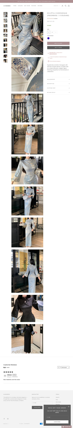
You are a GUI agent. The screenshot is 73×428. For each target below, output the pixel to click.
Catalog (20, 5)
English (56, 5)
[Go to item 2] (5, 20)
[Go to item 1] (5, 14)
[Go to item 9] (5, 56)
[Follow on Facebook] (4, 418)
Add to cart (58, 43)
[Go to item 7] (5, 45)
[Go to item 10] (5, 61)
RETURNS (40, 5)
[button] (50, 18)
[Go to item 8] (5, 50)
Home (15, 5)
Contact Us (67, 426)
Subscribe (57, 422)
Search (57, 397)
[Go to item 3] (5, 26)
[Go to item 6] (5, 40)
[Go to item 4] (5, 30)
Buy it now (58, 47)
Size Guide (27, 5)
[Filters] (58, 367)
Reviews (34, 5)
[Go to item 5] (5, 35)
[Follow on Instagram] (8, 418)
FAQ (57, 399)
